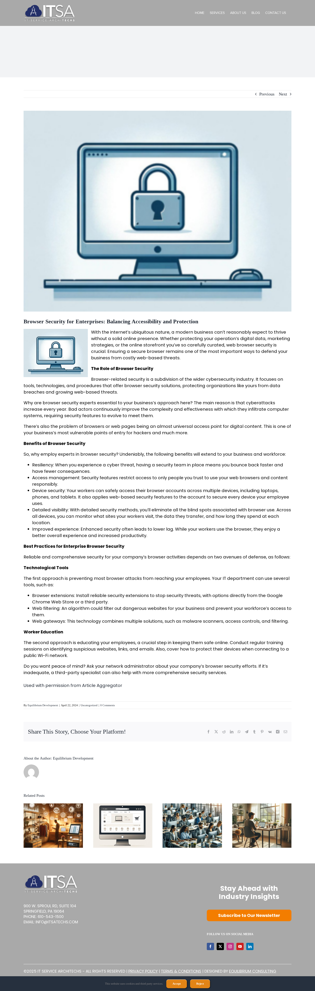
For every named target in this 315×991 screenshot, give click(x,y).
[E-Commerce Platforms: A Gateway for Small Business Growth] (123, 805)
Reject (200, 983)
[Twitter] (220, 946)
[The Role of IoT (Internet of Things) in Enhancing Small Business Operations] (53, 805)
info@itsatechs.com (57, 922)
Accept (176, 983)
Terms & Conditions (181, 971)
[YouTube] (240, 946)
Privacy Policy (143, 971)
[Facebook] (210, 946)
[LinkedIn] (250, 946)
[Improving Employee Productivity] (192, 805)
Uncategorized (89, 705)
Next (283, 94)
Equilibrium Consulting (252, 971)
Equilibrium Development (43, 705)
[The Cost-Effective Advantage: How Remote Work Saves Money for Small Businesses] (262, 805)
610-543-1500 (51, 916)
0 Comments (107, 705)
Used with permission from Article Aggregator (73, 685)
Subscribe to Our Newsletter (249, 915)
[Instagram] (230, 946)
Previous (266, 94)
